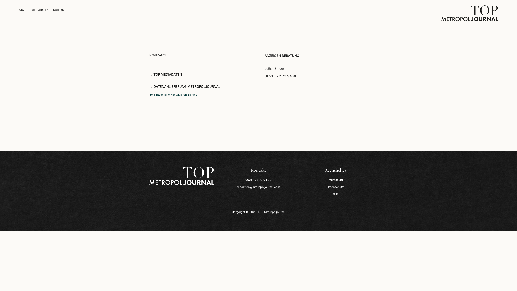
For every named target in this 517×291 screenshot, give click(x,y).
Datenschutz (335, 187)
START (23, 10)
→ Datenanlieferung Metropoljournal (184, 86)
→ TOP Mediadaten (165, 74)
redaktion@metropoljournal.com (258, 187)
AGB (335, 194)
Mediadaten (40, 10)
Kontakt (59, 10)
